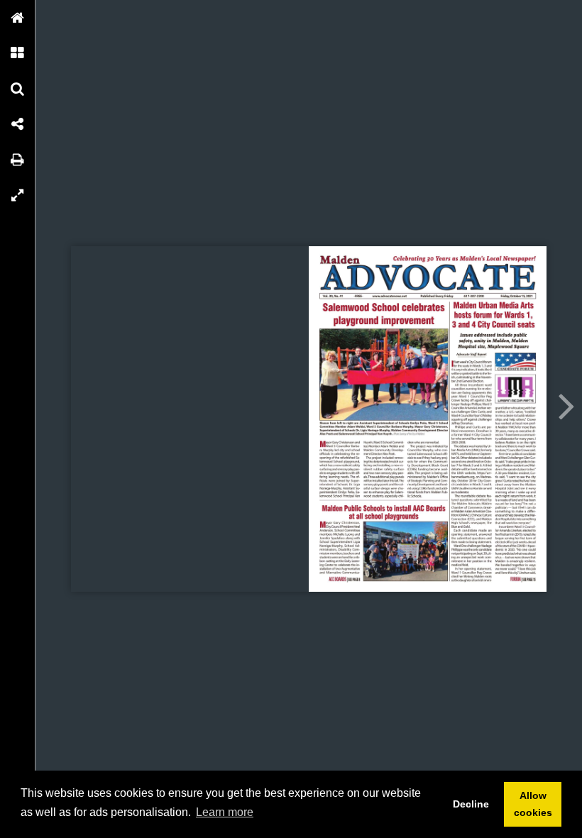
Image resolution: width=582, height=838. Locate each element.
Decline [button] (471, 804)
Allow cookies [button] (533, 804)
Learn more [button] (224, 812)
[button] (17, 17)
